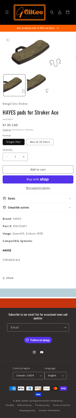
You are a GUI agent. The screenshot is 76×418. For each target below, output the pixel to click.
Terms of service (61, 405)
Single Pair (13, 142)
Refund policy (24, 405)
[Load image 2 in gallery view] (38, 85)
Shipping (7, 129)
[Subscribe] (65, 327)
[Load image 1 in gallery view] (14, 85)
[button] (7, 12)
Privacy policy (42, 405)
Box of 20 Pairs (40, 142)
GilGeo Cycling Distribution (36, 400)
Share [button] (10, 278)
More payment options (38, 187)
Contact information (49, 410)
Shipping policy (27, 410)
